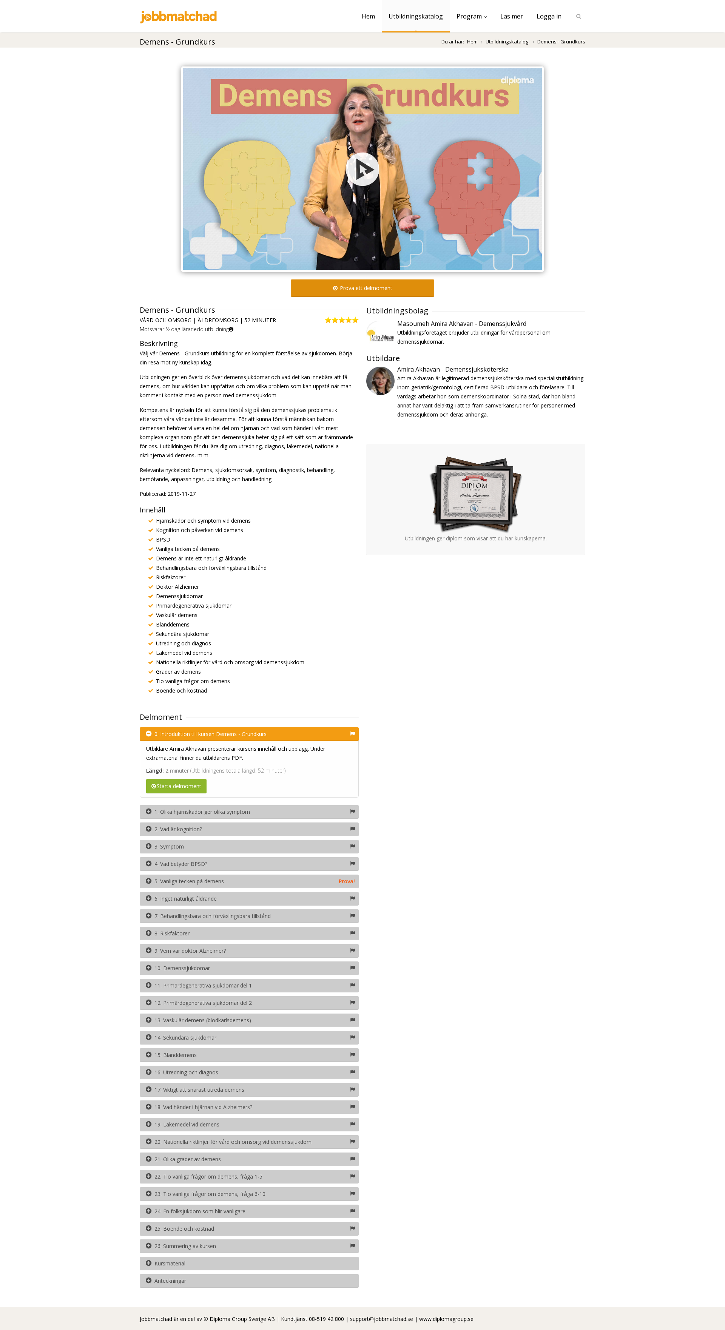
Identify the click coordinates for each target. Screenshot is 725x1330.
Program (469, 16)
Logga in (549, 16)
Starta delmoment (179, 786)
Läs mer (511, 16)
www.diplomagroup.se (446, 1318)
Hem (368, 16)
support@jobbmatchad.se (381, 1318)
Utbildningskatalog (416, 16)
